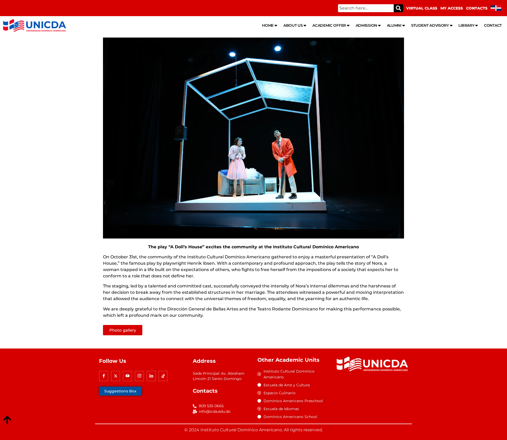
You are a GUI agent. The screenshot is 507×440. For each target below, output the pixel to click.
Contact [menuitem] (493, 25)
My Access (451, 8)
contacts (476, 8)
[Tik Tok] (163, 376)
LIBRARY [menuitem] (466, 25)
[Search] (398, 8)
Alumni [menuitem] (394, 25)
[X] (115, 376)
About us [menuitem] (293, 25)
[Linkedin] (151, 376)
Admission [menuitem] (366, 25)
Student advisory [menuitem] (430, 25)
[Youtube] (127, 376)
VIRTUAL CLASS (421, 8)
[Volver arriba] (7, 420)
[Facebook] (103, 376)
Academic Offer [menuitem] (329, 25)
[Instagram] (139, 376)
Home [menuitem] (268, 25)
